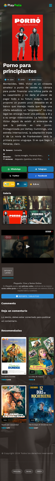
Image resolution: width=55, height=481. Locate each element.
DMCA (39, 471)
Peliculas (16, 471)
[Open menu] (50, 5)
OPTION (7, 272)
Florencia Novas (36, 155)
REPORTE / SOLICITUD (29, 296)
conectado (30, 317)
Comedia (18, 150)
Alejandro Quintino (23, 159)
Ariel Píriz (37, 159)
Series (28, 471)
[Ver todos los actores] (49, 159)
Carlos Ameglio (21, 155)
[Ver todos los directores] (49, 155)
